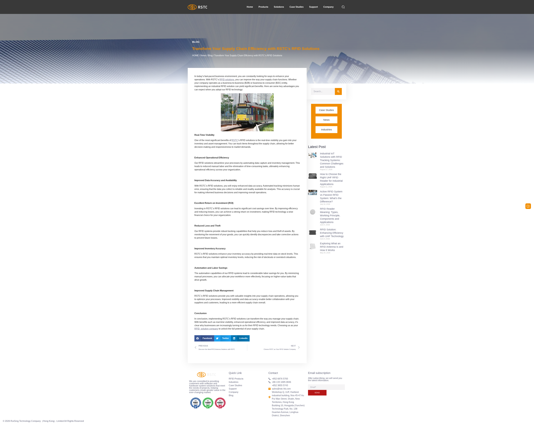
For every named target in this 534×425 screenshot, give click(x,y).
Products (263, 7)
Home (250, 7)
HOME (195, 55)
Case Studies (297, 7)
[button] (204, 338)
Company (328, 7)
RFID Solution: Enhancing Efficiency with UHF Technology (332, 233)
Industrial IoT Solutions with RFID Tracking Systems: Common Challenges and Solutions (331, 160)
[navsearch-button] (343, 7)
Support (313, 7)
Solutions (279, 7)
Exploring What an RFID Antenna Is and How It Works (331, 247)
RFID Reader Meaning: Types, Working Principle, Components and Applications (330, 215)
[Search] (338, 91)
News (203, 55)
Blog (195, 42)
